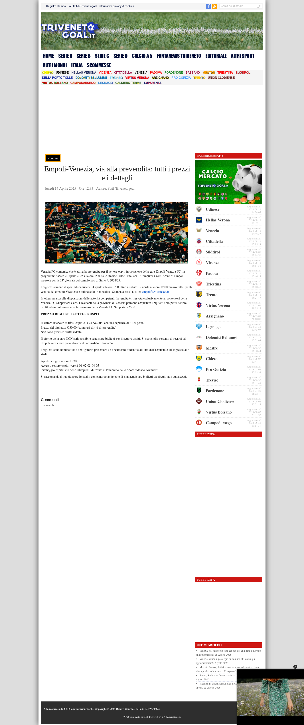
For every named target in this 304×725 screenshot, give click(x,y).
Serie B (84, 56)
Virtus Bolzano (55, 82)
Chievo (47, 72)
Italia (77, 65)
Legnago (105, 82)
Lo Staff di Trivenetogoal (82, 6)
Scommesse (99, 65)
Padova (156, 72)
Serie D (120, 56)
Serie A (65, 56)
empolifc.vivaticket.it (155, 291)
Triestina (225, 72)
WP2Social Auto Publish (135, 716)
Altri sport (242, 56)
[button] (295, 667)
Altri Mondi (55, 65)
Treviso (116, 77)
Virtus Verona (137, 77)
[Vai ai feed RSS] (214, 8)
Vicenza (105, 72)
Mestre (209, 72)
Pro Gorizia (181, 77)
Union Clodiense (221, 77)
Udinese (62, 72)
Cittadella (123, 72)
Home (48, 56)
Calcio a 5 (142, 56)
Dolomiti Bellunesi (91, 77)
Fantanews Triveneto (179, 56)
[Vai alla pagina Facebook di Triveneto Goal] (209, 8)
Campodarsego (82, 82)
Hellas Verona (83, 72)
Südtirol (242, 72)
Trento (199, 77)
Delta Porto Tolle (57, 77)
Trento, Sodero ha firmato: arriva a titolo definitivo (226, 675)
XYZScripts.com (172, 716)
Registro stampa (56, 6)
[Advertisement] (152, 119)
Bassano (193, 72)
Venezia (141, 72)
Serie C (102, 56)
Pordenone (173, 72)
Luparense (153, 82)
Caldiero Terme (128, 82)
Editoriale (216, 56)
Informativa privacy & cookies (116, 6)
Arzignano (160, 77)
